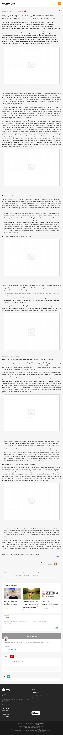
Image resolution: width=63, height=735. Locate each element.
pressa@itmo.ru (5, 716)
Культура (25, 572)
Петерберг (18, 575)
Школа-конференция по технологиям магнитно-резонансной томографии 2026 (25, 621)
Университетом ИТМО (39, 723)
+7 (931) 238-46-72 (6, 708)
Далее (56, 627)
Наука (33, 689)
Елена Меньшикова (46, 563)
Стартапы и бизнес (37, 695)
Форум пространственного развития (47, 572)
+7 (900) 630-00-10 (6, 706)
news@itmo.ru (12, 649)
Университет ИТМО (17, 661)
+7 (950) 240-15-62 (6, 710)
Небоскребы (35, 575)
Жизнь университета (38, 698)
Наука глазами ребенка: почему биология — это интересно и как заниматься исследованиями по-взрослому (12, 604)
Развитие (18, 572)
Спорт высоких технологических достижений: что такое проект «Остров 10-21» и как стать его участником (50, 604)
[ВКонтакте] (59, 11)
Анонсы (6, 618)
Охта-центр (26, 575)
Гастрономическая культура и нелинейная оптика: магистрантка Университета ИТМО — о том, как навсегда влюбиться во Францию (30, 604)
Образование (35, 692)
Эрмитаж (33, 572)
